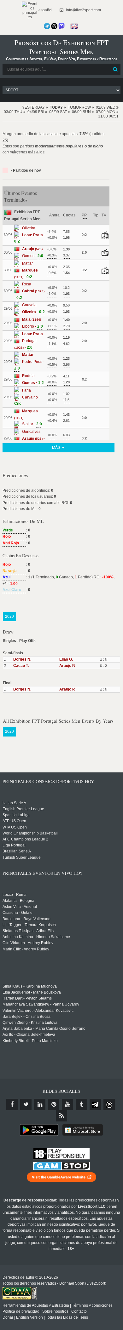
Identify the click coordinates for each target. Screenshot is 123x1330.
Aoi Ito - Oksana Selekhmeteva (29, 1034)
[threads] (109, 1104)
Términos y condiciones (92, 1305)
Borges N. (22, 659)
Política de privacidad (21, 1311)
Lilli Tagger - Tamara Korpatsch (29, 925)
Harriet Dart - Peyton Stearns (27, 998)
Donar (8, 1317)
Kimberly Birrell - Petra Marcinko (30, 1041)
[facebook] (12, 1104)
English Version (29, 1317)
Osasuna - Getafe (17, 912)
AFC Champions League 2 (25, 839)
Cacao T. (21, 665)
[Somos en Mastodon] (61, 26)
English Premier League (23, 809)
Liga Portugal (14, 845)
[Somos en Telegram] (47, 26)
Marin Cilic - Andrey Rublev (26, 949)
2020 (9, 616)
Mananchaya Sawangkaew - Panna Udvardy (41, 1004)
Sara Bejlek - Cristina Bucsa (26, 1016)
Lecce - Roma (14, 894)
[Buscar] (115, 69)
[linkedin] (39, 1104)
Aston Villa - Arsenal (20, 906)
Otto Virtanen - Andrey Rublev (28, 943)
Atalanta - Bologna (18, 900)
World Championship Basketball (30, 833)
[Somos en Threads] (54, 26)
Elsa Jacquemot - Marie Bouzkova (32, 992)
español (45, 10)
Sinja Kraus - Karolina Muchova (30, 986)
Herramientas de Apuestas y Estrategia (36, 1305)
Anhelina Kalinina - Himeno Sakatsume (36, 937)
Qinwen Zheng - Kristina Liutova (30, 1022)
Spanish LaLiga (16, 815)
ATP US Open (14, 821)
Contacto (79, 1311)
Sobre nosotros (55, 1311)
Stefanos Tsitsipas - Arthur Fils (28, 931)
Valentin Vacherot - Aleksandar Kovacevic (38, 1010)
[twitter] (26, 1104)
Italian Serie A (14, 803)
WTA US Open (15, 827)
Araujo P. (67, 665)
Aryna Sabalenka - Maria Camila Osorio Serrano (44, 1028)
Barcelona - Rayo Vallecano (26, 919)
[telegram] (95, 1104)
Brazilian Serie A (17, 851)
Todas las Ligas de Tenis (67, 1317)
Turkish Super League (22, 857)
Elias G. (66, 659)
